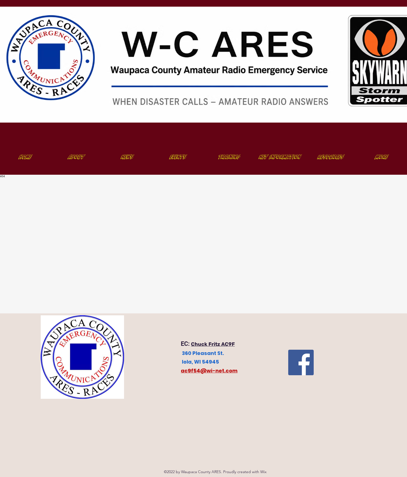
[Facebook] (301, 362)
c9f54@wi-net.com (211, 370)
